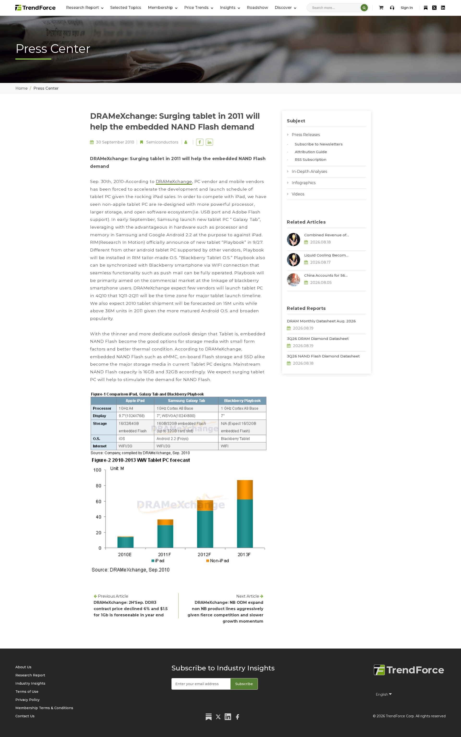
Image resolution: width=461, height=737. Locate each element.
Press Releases (306, 134)
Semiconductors (162, 142)
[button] (163, 7)
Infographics (303, 183)
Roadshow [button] (257, 7)
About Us (23, 667)
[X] (434, 8)
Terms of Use (26, 691)
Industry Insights (30, 683)
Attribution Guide (311, 152)
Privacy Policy (27, 700)
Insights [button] (228, 7)
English (382, 694)
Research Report (30, 675)
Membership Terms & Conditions (44, 708)
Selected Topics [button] (125, 7)
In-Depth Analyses (309, 171)
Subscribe (244, 684)
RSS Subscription (310, 159)
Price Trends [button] (197, 7)
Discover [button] (284, 7)
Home (21, 88)
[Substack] (426, 8)
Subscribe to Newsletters (319, 144)
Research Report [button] (83, 7)
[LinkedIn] (443, 8)
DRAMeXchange (174, 181)
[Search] (364, 7)
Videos (298, 194)
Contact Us (25, 716)
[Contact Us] (392, 7)
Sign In (407, 8)
